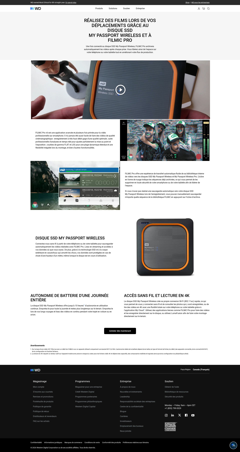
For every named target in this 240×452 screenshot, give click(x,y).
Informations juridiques (53, 442)
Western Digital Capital (85, 406)
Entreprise (140, 8)
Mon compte (38, 387)
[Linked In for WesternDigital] (172, 415)
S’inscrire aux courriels (43, 392)
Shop (188, 3)
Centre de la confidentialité (131, 406)
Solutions (113, 8)
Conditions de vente (92, 442)
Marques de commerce (73, 442)
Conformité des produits (111, 442)
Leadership (125, 396)
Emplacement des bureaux (131, 426)
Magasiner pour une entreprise (88, 387)
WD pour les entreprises (200, 3)
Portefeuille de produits (43, 401)
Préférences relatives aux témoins (136, 442)
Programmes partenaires (86, 396)
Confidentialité (36, 442)
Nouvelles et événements (131, 392)
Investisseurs (126, 421)
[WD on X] (179, 415)
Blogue (123, 411)
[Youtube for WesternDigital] (192, 415)
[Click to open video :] (120, 89)
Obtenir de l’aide (172, 387)
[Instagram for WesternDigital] (166, 415)
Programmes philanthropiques (88, 401)
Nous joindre (125, 431)
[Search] (208, 8)
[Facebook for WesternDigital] (186, 415)
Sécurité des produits (174, 396)
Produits (99, 8)
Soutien (126, 8)
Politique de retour (41, 411)
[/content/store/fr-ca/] (35, 9)
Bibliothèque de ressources (176, 392)
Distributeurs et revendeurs (44, 416)
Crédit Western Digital (84, 392)
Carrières (124, 416)
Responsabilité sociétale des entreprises (137, 401)
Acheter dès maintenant (120, 331)
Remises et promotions (43, 396)
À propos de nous (127, 387)
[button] (199, 9)
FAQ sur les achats (41, 421)
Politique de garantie (42, 406)
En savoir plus (71, 3)
